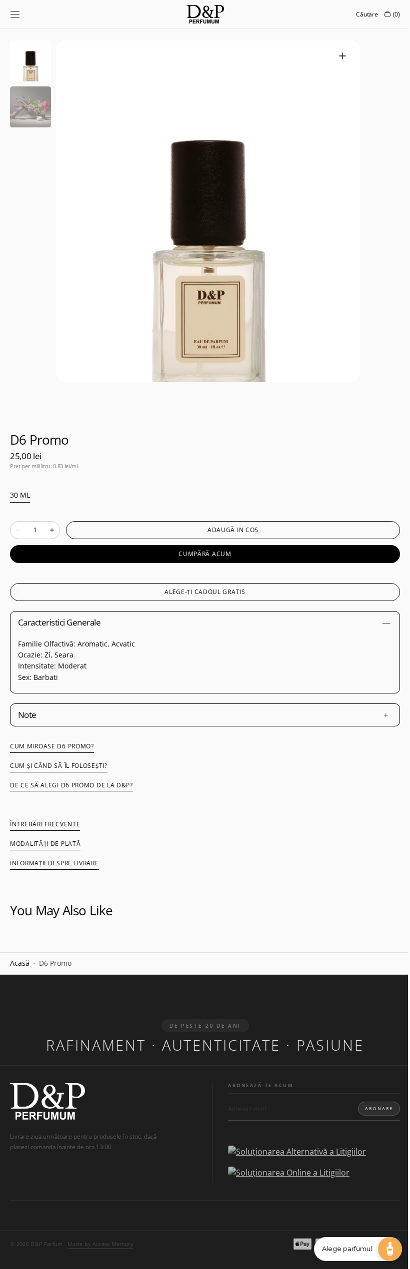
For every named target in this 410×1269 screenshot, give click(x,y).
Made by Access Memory (100, 1244)
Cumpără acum (201, 554)
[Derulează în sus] (15, 1254)
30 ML (20, 495)
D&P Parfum (46, 1244)
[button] (15, 14)
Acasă (20, 963)
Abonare (372, 1108)
